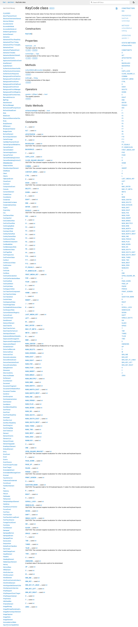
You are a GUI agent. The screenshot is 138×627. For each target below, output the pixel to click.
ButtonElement (8, 134)
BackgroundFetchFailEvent (12, 84)
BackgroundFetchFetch (11, 87)
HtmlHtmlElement (9, 583)
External (6, 475)
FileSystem (7, 499)
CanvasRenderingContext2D (12, 160)
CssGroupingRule (8, 226)
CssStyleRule (7, 281)
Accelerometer (8, 24)
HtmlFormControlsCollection (12, 580)
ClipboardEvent (8, 179)
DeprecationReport (9, 344)
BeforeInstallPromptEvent (12, 108)
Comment (6, 184)
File (4, 488)
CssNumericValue (9, 249)
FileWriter (6, 504)
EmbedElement (8, 449)
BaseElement (7, 102)
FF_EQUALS (29, 267)
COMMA (28, 166)
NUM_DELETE (30, 349)
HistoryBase (7, 567)
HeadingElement (8, 559)
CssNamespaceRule (9, 247)
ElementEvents (8, 436)
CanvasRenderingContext (11, 158)
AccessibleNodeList (10, 29)
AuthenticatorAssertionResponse (14, 68)
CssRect (6, 260)
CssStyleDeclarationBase (11, 278)
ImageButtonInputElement (12, 612)
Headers (6, 557)
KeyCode (28, 34)
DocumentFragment (9, 386)
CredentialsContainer (10, 202)
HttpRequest (7, 591)
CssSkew (6, 273)
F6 (26, 242)
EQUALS (28, 210)
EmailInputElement (9, 446)
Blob (4, 113)
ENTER (27, 207)
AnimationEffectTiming (10, 42)
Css (4, 213)
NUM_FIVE (29, 364)
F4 (26, 234)
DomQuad (6, 417)
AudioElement (7, 66)
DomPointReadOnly (9, 415)
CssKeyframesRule (9, 236)
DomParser (7, 410)
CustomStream (8, 318)
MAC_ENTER (29, 325)
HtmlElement (7, 578)
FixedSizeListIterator (10, 507)
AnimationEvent (8, 47)
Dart (4, 2)
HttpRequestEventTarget (11, 593)
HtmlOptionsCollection (10, 588)
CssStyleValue (8, 286)
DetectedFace (8, 352)
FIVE (26, 278)
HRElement (7, 570)
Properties (126, 16)
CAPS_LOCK (29, 157)
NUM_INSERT (30, 371)
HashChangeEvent (9, 551)
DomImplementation (10, 399)
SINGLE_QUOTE (30, 518)
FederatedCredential (10, 480)
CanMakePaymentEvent (11, 142)
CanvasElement (8, 147)
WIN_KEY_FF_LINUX (32, 585)
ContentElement (8, 192)
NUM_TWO (29, 429)
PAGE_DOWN (29, 461)
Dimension (6, 370)
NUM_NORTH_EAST (32, 389)
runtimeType (29, 54)
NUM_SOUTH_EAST (32, 419)
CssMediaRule (7, 244)
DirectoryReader (8, 375)
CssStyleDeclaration (10, 276)
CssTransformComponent (11, 291)
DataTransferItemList (10, 331)
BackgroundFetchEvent (11, 81)
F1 (26, 223)
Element (6, 433)
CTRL (27, 176)
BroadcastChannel (9, 129)
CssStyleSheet (8, 284)
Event (5, 457)
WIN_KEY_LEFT (30, 589)
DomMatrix (6, 404)
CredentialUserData (9, 205)
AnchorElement (8, 34)
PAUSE (27, 468)
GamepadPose (8, 538)
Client (5, 173)
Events (5, 459)
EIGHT (27, 199)
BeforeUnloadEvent (9, 110)
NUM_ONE (28, 397)
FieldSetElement (8, 486)
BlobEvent (6, 116)
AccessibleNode (8, 26)
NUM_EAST (29, 357)
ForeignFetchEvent (9, 522)
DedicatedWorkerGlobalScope (13, 336)
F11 (26, 260)
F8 (26, 249)
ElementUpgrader (9, 444)
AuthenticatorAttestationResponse (15, 71)
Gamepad (6, 530)
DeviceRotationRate (10, 365)
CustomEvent (7, 315)
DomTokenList (8, 431)
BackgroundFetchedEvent (11, 79)
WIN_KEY (28, 581)
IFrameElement (8, 604)
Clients (5, 176)
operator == (29, 94)
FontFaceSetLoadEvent (11, 517)
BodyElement (7, 123)
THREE (27, 544)
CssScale (6, 270)
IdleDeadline (7, 601)
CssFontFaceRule (9, 223)
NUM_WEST (29, 433)
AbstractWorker (8, 21)
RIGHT (27, 494)
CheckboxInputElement (11, 168)
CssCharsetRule (8, 215)
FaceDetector (8, 478)
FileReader (6, 496)
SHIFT (27, 515)
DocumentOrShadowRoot (11, 389)
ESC (26, 216)
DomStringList (8, 425)
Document (6, 383)
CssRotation (7, 265)
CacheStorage (8, 139)
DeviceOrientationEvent (11, 362)
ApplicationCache (9, 58)
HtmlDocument (8, 575)
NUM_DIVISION (30, 353)
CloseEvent (7, 181)
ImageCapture (7, 614)
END (26, 203)
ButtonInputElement (10, 137)
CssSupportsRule (9, 289)
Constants (127, 50)
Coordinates (7, 197)
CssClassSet (7, 218)
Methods (125, 26)
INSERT (28, 300)
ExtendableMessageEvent (12, 473)
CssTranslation (8, 297)
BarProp (5, 100)
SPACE (27, 533)
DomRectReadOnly (9, 423)
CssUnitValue (7, 299)
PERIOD (27, 472)
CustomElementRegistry (11, 312)
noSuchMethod (30, 70)
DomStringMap (8, 428)
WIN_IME (28, 578)
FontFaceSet (7, 515)
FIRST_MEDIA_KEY (31, 274)
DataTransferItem (9, 328)
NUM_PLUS (29, 404)
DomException (8, 396)
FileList (5, 494)
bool (45, 94)
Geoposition (7, 543)
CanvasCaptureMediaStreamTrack (14, 144)
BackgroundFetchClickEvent (12, 76)
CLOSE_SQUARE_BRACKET (34, 160)
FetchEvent (7, 483)
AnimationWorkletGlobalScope (13, 55)
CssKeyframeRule (9, 234)
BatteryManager (8, 105)
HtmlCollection (8, 572)
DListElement (7, 381)
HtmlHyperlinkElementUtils (12, 585)
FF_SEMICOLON (30, 271)
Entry (5, 452)
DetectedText (8, 354)
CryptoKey (6, 210)
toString (28, 78)
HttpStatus (7, 599)
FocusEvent (7, 509)
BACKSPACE (29, 149)
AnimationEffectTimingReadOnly (14, 45)
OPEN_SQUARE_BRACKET (34, 451)
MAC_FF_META (30, 329)
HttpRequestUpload (10, 596)
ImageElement (8, 620)
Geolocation (7, 541)
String (36, 78)
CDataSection (7, 163)
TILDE (27, 548)
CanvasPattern (8, 155)
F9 (26, 253)
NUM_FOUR (29, 368)
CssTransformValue (9, 294)
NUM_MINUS (29, 375)
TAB (26, 541)
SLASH (27, 528)
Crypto (5, 207)
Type (37, 54)
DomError (6, 394)
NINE (27, 340)
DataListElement (8, 323)
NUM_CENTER (30, 344)
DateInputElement (9, 333)
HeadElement (7, 554)
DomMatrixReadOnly (10, 407)
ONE (26, 448)
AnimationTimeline (9, 53)
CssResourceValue (9, 263)
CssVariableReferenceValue (12, 307)
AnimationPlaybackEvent (11, 50)
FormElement (7, 528)
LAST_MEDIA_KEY (31, 314)
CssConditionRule (9, 221)
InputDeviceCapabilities (11, 625)
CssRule (5, 268)
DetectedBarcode (9, 349)
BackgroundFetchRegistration (13, 92)
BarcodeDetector (9, 97)
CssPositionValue (9, 257)
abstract (52, 8)
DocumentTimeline (9, 391)
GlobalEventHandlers (10, 546)
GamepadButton (8, 533)
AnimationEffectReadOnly (11, 39)
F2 (26, 227)
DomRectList (7, 420)
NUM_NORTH (30, 386)
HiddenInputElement (10, 562)
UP (26, 567)
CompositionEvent (9, 186)
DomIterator (7, 402)
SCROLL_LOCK (30, 501)
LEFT (27, 318)
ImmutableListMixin (9, 622)
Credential (6, 200)
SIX (26, 524)
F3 (26, 231)
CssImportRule (8, 231)
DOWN (27, 192)
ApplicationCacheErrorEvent (12, 60)
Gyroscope (6, 549)
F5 (26, 238)
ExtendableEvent (8, 470)
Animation (6, 37)
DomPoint (6, 412)
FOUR (27, 282)
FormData (6, 525)
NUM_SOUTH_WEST (32, 422)
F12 (26, 264)
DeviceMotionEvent (9, 360)
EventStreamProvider (10, 465)
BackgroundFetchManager (12, 89)
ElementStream (8, 441)
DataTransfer (7, 326)
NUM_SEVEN (29, 408)
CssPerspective (8, 255)
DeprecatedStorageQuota (11, 341)
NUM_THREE (29, 426)
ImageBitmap (7, 606)
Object (35, 94)
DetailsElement (8, 347)
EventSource (7, 462)
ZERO (27, 607)
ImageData (6, 617)
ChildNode (6, 171)
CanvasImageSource (10, 152)
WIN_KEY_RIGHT (31, 592)
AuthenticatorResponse (11, 74)
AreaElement (7, 63)
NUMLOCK (29, 440)
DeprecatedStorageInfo (11, 339)
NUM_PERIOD (30, 400)
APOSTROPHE (30, 134)
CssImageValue (8, 228)
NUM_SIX (28, 411)
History (5, 564)
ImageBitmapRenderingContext (13, 609)
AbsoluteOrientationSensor (12, 18)
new (123, 11)
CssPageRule (7, 252)
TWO (27, 554)
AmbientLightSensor (10, 32)
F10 (26, 256)
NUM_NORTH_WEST (32, 393)
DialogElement (8, 368)
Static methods (129, 43)
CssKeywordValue (9, 239)
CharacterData (8, 165)
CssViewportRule (8, 310)
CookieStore (7, 194)
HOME (27, 293)
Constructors (128, 8)
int (35, 46)
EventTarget (7, 467)
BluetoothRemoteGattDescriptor (14, 118)
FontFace (6, 512)
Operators (126, 35)
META (27, 333)
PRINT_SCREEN (30, 477)
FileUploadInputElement (11, 501)
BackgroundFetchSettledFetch (13, 95)
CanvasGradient (8, 150)
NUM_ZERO (29, 437)
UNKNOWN (29, 561)
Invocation (39, 70)
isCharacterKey (30, 111)
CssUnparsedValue (9, 302)
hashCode (28, 46)
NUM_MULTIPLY (31, 379)
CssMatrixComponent (10, 242)
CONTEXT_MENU (31, 172)
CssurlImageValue (9, 305)
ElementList (7, 438)
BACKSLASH (29, 144)
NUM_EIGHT (29, 360)
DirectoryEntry (8, 373)
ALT (26, 131)
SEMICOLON (29, 505)
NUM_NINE (29, 382)
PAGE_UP (28, 464)
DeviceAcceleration (9, 357)
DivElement (7, 378)
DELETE (28, 189)
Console (5, 189)
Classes (6, 13)
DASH (27, 183)
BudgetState (7, 131)
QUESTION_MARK (31, 485)
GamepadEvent (8, 536)
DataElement (7, 320)
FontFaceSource (8, 520)
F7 (26, 245)
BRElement (7, 126)
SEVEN (27, 511)
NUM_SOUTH (30, 415)
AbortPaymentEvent (10, 16)
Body (4, 121)
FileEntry (6, 491)
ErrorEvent (6, 454)
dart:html (11, 2)
